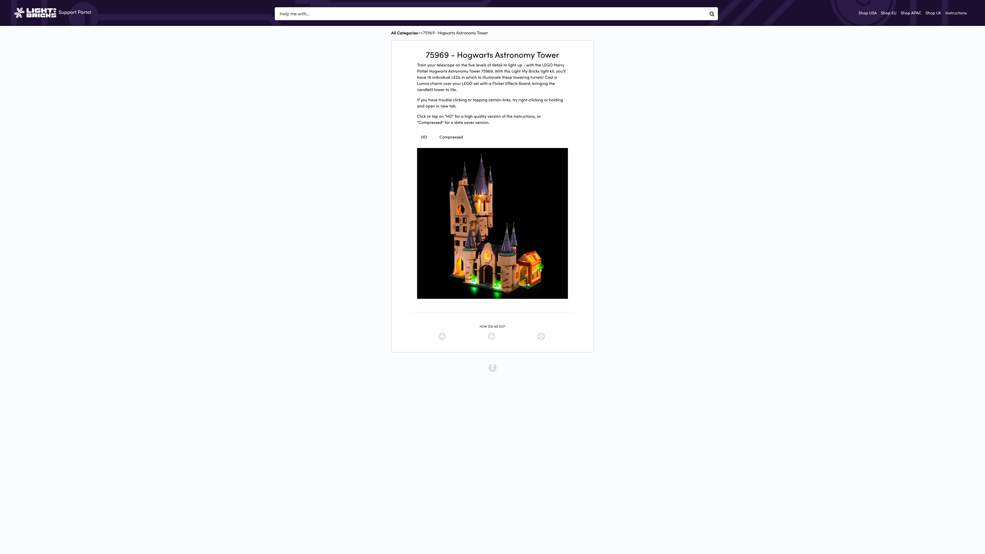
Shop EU (889, 13)
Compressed (451, 137)
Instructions (956, 13)
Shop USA (868, 13)
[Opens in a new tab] (492, 367)
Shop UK (933, 13)
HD (424, 137)
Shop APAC (911, 13)
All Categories (404, 33)
